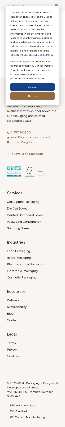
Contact (13, 320)
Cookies (13, 356)
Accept (32, 87)
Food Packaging (18, 251)
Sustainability (17, 307)
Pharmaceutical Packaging (26, 264)
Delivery (13, 300)
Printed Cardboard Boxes (25, 215)
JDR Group (32, 387)
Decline (32, 96)
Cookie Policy (45, 54)
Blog (10, 313)
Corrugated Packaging (23, 202)
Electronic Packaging (22, 271)
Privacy (12, 349)
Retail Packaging (19, 258)
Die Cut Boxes (17, 208)
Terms (11, 343)
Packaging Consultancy (24, 222)
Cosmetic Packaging (22, 277)
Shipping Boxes (18, 228)
